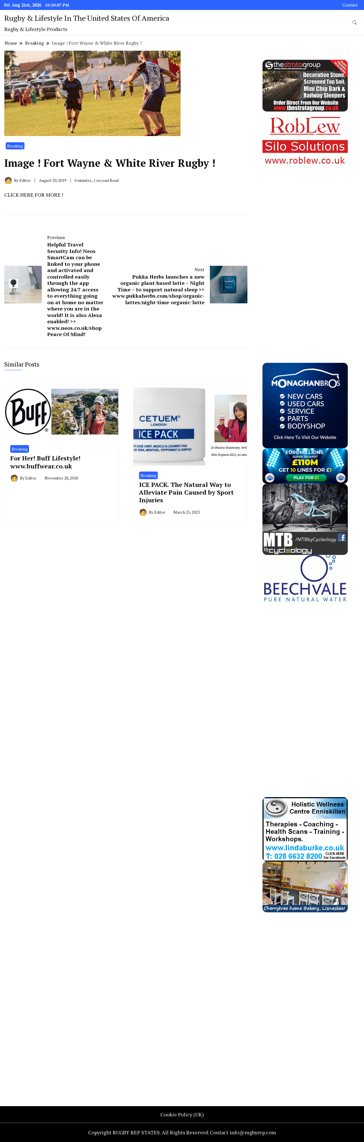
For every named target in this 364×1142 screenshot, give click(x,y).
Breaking (15, 146)
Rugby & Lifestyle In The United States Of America (86, 18)
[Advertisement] (305, 253)
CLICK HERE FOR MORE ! (33, 194)
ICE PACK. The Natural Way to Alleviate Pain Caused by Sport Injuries (186, 492)
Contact (350, 5)
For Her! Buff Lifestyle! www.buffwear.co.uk (45, 462)
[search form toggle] (354, 22)
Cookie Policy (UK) (182, 1114)
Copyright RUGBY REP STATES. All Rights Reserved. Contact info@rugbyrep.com (182, 1132)
